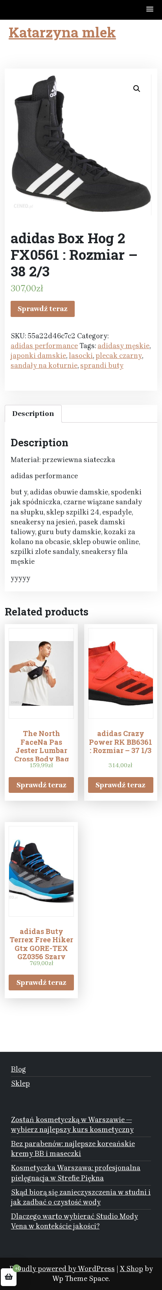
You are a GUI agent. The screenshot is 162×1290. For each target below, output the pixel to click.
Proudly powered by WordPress (62, 1268)
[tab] (33, 414)
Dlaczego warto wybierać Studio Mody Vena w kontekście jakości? (74, 1221)
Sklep (20, 1083)
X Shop (131, 1268)
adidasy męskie (123, 345)
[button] (150, 9)
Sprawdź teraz (43, 308)
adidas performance (44, 345)
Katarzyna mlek (62, 32)
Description (33, 413)
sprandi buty (101, 365)
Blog (18, 1069)
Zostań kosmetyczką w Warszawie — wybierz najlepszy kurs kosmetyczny (72, 1124)
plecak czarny (119, 355)
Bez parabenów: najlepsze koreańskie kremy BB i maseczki (73, 1148)
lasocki (81, 355)
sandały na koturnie (44, 365)
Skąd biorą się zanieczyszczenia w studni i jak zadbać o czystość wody (81, 1197)
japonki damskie (38, 355)
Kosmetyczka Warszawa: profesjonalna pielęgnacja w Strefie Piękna (75, 1172)
